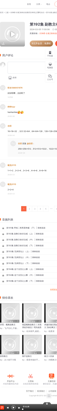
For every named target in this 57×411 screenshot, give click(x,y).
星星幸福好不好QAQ (35, 360)
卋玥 (9, 126)
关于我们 (30, 391)
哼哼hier (11, 107)
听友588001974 (15, 88)
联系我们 (41, 391)
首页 (1, 12)
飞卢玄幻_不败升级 (12, 328)
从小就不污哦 (10, 360)
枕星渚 (51, 331)
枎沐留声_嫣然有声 (34, 331)
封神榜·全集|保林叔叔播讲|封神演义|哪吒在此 (27, 12)
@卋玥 (30, 143)
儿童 (7, 12)
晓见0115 (12, 165)
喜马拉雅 (10, 4)
